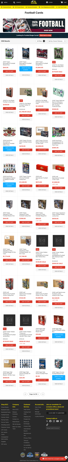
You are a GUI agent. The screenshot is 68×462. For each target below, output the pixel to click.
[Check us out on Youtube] (58, 421)
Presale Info (27, 419)
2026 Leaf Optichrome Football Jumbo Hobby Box (9, 293)
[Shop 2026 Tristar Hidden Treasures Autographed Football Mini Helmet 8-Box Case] (58, 247)
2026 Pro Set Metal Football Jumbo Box (9, 101)
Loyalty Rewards (39, 416)
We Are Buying (16, 424)
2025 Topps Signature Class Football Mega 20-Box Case (9, 251)
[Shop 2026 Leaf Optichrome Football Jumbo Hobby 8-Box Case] (58, 290)
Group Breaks (5, 407)
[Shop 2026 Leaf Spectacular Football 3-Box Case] (58, 174)
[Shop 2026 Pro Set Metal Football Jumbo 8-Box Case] (42, 98)
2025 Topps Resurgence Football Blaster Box (9, 63)
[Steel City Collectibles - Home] (34, 2)
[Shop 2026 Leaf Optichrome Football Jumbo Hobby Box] (9, 290)
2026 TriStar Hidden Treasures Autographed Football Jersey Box (9, 334)
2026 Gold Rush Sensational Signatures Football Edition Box (8, 143)
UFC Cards (4, 429)
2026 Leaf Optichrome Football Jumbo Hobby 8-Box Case (58, 294)
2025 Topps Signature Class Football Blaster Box (9, 214)
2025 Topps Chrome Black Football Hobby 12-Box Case (42, 142)
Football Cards (5, 414)
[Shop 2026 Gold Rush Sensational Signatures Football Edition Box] (9, 138)
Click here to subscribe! (56, 413)
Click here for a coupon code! (54, 459)
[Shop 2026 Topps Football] (34, 31)
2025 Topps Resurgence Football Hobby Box (25, 63)
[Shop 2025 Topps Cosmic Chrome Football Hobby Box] (25, 174)
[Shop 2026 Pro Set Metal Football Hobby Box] (58, 59)
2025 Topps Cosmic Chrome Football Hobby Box (25, 178)
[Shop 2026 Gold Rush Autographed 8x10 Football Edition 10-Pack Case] (58, 138)
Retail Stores (16, 421)
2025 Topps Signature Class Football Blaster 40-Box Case (25, 251)
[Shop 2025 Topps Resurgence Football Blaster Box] (9, 59)
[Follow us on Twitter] (47, 421)
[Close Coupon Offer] (66, 457)
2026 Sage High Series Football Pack (42, 372)
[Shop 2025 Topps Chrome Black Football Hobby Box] (25, 138)
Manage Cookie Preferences (53, 428)
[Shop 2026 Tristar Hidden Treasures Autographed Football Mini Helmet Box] (42, 247)
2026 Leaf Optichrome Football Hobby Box (25, 293)
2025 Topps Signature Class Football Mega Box (41, 214)
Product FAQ (27, 426)
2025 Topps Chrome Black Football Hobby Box (25, 142)
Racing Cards (4, 419)
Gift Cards (4, 444)
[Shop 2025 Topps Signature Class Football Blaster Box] (9, 210)
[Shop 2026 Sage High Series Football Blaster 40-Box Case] (9, 369)
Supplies (3, 441)
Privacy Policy (27, 438)
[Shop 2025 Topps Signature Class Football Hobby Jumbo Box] (58, 210)
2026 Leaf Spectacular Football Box (42, 178)
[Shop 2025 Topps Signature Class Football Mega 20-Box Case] (9, 247)
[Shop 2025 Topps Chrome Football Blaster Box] (58, 369)
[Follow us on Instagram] (54, 421)
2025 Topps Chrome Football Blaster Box (58, 372)
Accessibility (27, 445)
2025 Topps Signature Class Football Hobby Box (25, 214)
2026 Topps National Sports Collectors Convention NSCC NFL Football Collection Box (58, 103)
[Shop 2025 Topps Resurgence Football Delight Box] (42, 59)
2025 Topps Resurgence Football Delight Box (42, 63)
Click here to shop (45, 35)
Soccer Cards (5, 422)
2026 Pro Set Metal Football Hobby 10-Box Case (25, 105)
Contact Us (16, 419)
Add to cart (9, 71)
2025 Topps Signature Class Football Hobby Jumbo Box (58, 214)
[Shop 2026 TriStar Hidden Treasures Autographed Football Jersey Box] (9, 326)
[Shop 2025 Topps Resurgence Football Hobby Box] (25, 59)
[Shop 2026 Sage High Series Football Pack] (42, 369)
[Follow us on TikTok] (47, 425)
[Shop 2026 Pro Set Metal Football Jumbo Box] (9, 98)
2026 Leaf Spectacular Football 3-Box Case (58, 178)
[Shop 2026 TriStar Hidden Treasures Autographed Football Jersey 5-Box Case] (25, 326)
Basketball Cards (5, 412)
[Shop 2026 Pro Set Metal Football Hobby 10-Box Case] (25, 98)
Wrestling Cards (5, 424)
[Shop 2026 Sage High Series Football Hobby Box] (58, 326)
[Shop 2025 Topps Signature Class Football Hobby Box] (25, 210)
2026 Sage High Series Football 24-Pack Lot (25, 373)
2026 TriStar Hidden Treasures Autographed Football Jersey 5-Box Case (25, 334)
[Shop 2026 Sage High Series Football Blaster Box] (42, 326)
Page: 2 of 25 (33, 394)
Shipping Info (27, 416)
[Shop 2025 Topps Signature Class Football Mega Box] (42, 210)
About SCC (15, 409)
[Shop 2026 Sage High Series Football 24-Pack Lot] (25, 369)
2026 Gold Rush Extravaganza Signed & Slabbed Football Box (9, 179)
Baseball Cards (5, 409)
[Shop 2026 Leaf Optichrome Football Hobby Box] (25, 290)
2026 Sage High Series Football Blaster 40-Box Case (9, 373)
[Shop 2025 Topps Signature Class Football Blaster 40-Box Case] (25, 247)
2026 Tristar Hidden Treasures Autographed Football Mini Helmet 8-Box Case (58, 255)
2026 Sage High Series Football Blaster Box (40, 330)
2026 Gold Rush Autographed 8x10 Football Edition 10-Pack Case (57, 143)
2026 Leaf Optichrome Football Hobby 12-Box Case (42, 293)
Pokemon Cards (5, 427)
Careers (15, 416)
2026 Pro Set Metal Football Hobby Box (58, 65)
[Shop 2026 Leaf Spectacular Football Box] (42, 174)
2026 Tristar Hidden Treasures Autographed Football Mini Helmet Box (42, 254)
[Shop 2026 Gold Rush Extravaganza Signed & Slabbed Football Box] (9, 174)
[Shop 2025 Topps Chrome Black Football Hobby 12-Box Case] (42, 138)
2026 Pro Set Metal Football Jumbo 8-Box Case (42, 102)
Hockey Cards (5, 417)
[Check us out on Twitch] (61, 421)
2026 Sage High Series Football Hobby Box (58, 330)
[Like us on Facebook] (51, 421)
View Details (9, 75)
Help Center (27, 409)
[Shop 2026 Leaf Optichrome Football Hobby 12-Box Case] (42, 290)
